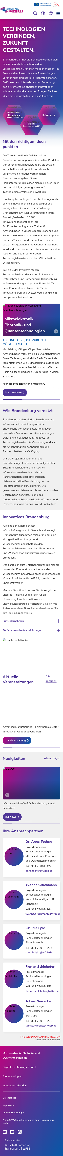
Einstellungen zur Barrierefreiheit (35, 13)
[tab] (12, 399)
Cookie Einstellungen (13, 1112)
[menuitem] (31, 1055)
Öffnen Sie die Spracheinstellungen (51, 13)
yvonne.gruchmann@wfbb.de (43, 914)
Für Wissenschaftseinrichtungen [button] (22, 630)
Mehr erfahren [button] (13, 392)
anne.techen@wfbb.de (39, 871)
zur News (10, 817)
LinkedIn (5, 1132)
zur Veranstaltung (15, 740)
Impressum (8, 1105)
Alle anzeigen (51, 679)
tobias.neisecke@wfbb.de (41, 1026)
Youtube (12, 1132)
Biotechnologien (12, 1076)
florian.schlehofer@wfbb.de (42, 991)
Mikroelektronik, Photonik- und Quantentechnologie (21, 1055)
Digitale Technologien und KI (20, 1067)
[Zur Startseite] (14, 10)
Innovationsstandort (15, 1085)
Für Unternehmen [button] (13, 621)
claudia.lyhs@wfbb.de (39, 952)
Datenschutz (9, 1097)
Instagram (20, 1132)
